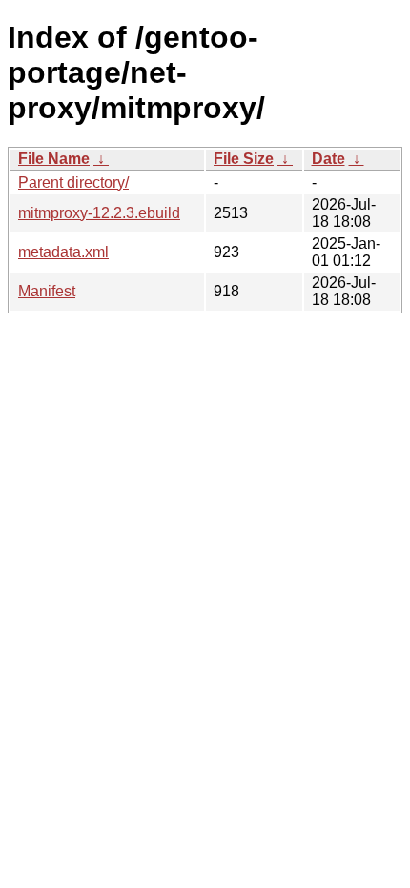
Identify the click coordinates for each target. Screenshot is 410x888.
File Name (54, 159)
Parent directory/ (73, 182)
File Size (244, 159)
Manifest (46, 291)
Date (328, 159)
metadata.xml (63, 252)
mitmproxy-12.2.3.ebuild (99, 213)
